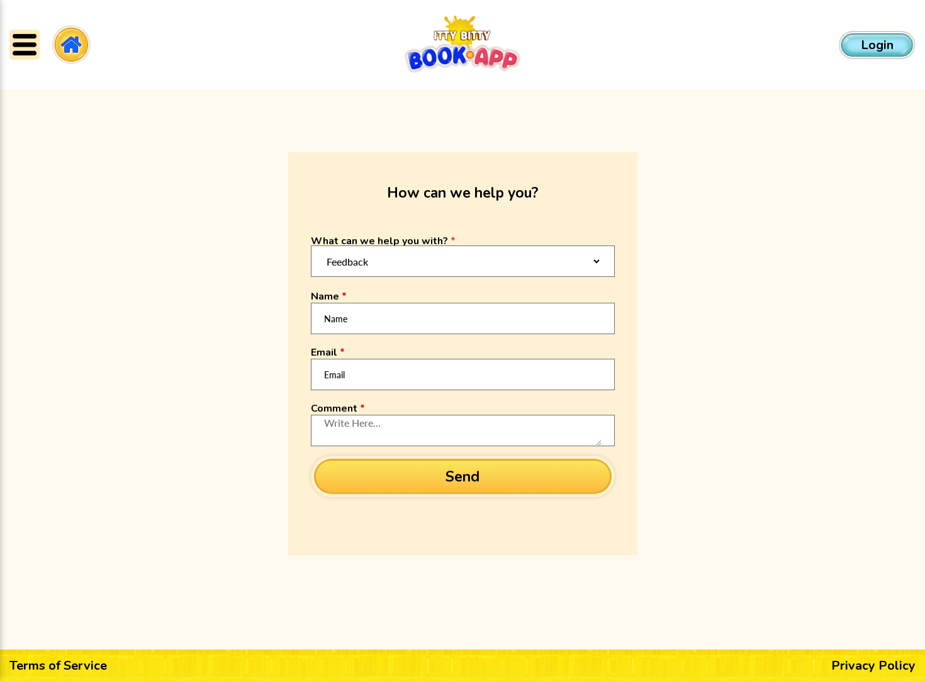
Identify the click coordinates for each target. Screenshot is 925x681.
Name (329, 296)
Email (328, 352)
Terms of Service (58, 665)
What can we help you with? (383, 241)
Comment (338, 408)
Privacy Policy (873, 665)
